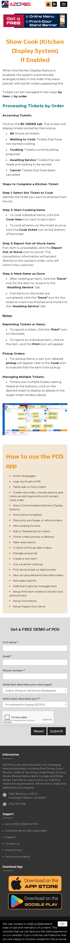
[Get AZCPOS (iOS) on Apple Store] (48, 6)
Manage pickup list (25, 553)
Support (10, 837)
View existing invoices (26, 525)
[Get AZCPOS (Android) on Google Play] (54, 6)
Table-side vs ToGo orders (29, 486)
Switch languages (24, 475)
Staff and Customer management (35, 586)
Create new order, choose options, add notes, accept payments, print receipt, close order (36, 496)
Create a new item (25, 558)
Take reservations (24, 542)
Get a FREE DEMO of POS (21, 824)
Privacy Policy (14, 850)
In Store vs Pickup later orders (32, 547)
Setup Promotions (25, 600)
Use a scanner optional (28, 564)
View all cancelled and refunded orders (38, 575)
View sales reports (24, 580)
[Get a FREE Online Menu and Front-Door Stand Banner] (35, 21)
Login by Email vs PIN (27, 481)
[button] (63, 4)
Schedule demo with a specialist (26, 830)
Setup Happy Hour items (29, 606)
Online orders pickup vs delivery (33, 536)
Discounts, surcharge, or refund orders (37, 520)
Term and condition (17, 856)
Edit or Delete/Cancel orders (31, 531)
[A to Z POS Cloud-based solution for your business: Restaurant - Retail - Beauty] (17, 4)
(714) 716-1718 (16, 804)
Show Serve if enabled (27, 514)
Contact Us (12, 843)
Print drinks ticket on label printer (34, 569)
